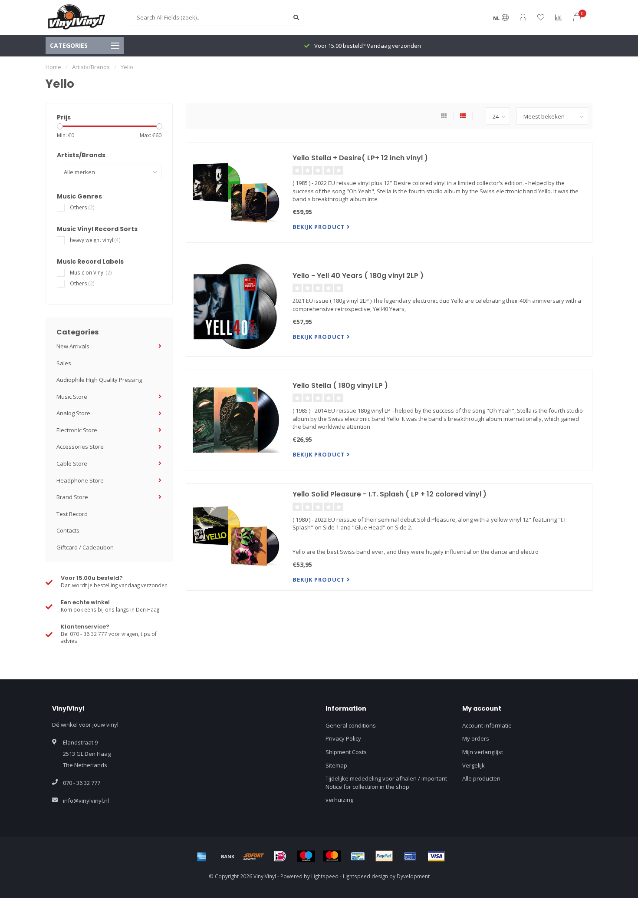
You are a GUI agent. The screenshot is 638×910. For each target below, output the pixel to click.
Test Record (72, 514)
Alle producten (481, 778)
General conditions (351, 725)
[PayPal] (384, 856)
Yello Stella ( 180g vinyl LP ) (340, 385)
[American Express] (202, 856)
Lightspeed (325, 876)
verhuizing (339, 800)
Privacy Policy (343, 738)
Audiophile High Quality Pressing (99, 380)
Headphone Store (80, 480)
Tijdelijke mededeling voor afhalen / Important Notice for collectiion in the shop (386, 782)
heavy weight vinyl (95, 239)
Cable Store (71, 463)
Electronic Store (76, 430)
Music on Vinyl (91, 272)
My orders (475, 738)
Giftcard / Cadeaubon (85, 547)
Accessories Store (80, 446)
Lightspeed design (365, 876)
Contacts (67, 530)
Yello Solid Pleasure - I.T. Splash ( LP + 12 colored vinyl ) (390, 494)
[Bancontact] (358, 856)
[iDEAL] (280, 856)
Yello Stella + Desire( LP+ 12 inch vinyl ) (360, 158)
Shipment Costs (346, 752)
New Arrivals (72, 346)
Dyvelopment (413, 876)
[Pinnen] (410, 856)
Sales (63, 363)
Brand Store (72, 497)
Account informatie (487, 725)
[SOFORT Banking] (254, 856)
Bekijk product (320, 227)
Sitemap (336, 765)
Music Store (71, 396)
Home (53, 67)
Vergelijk (473, 765)
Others (82, 207)
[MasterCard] (332, 856)
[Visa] (436, 856)
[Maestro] (306, 856)
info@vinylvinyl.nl (86, 800)
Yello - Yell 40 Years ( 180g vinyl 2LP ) (358, 276)
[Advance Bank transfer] (228, 856)
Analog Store (73, 413)
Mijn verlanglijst (482, 752)
